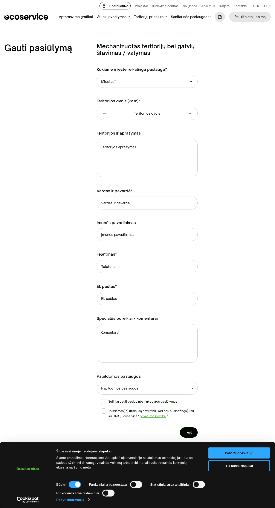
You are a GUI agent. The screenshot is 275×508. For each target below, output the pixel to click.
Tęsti (188, 432)
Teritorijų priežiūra (148, 17)
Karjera (224, 6)
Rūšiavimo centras (165, 6)
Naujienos (190, 6)
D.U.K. (256, 6)
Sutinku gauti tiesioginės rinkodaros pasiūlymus (142, 401)
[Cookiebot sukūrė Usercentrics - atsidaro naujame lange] (28, 499)
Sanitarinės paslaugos (189, 17)
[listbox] (147, 81)
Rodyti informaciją (70, 499)
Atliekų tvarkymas (112, 17)
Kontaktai (240, 6)
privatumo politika (153, 416)
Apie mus (208, 6)
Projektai (141, 6)
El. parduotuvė (117, 6)
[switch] (136, 484)
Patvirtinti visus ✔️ (239, 453)
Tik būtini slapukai (239, 465)
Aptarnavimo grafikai (76, 17)
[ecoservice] (26, 18)
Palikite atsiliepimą (250, 17)
